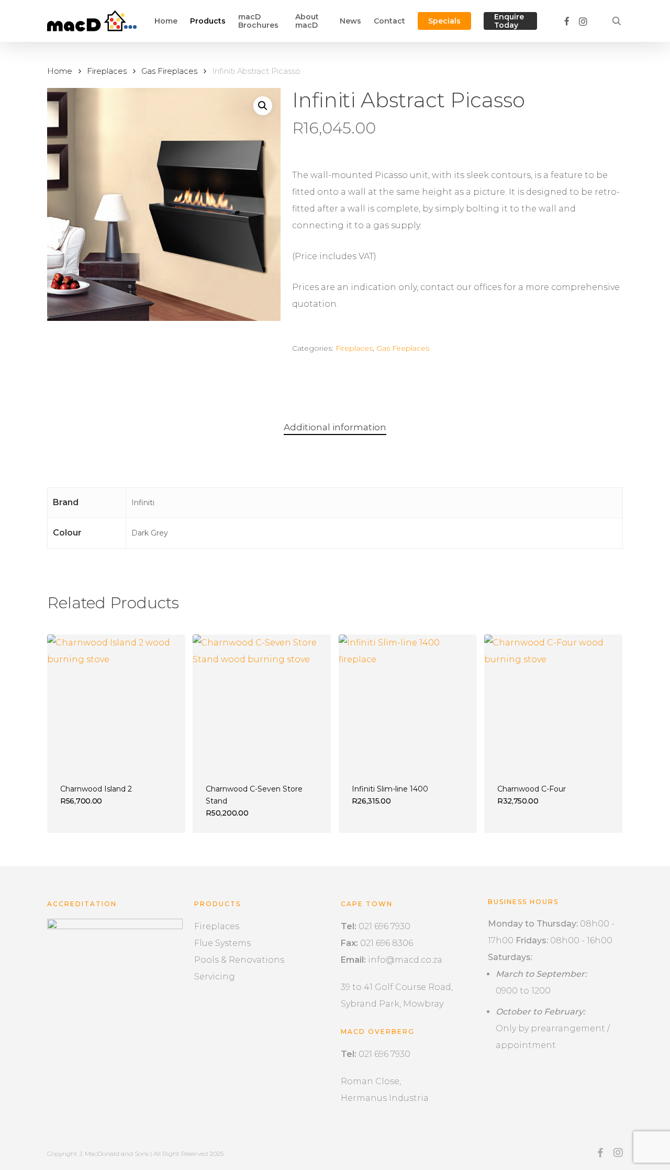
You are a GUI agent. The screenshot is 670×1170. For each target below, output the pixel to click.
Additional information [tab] (335, 427)
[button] (262, 105)
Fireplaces (107, 71)
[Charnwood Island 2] (116, 703)
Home (59, 71)
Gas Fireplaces (169, 71)
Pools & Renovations (239, 960)
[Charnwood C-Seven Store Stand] (262, 703)
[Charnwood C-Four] (553, 703)
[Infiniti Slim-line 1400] (408, 703)
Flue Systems (222, 943)
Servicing (214, 977)
